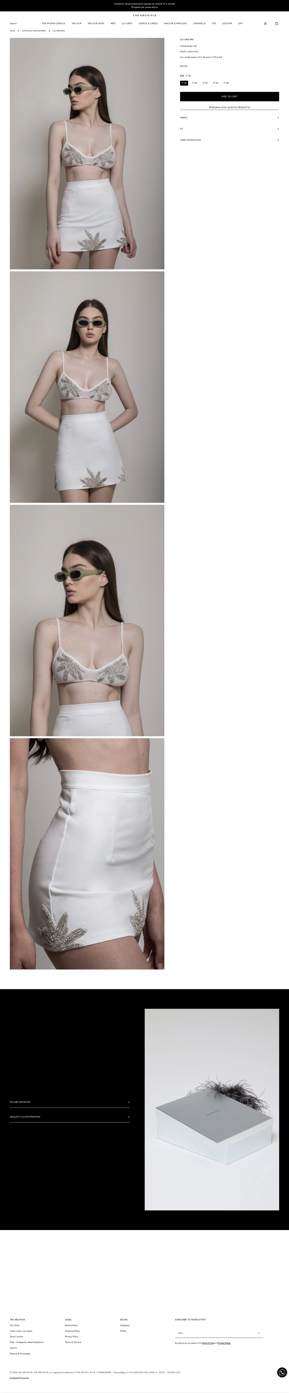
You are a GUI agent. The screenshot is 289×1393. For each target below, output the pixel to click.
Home (12, 31)
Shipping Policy (72, 1331)
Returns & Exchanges (20, 1353)
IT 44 (215, 83)
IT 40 (194, 83)
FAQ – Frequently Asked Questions (26, 1342)
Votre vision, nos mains (21, 1331)
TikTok (123, 1331)
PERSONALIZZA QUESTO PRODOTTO (229, 107)
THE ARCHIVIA (25, 1372)
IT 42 (205, 83)
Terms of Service (73, 1342)
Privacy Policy (71, 1336)
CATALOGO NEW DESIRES (34, 31)
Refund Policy (71, 1325)
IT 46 (226, 83)
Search (13, 1347)
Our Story (14, 1325)
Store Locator (16, 1336)
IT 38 (184, 83)
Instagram (125, 1325)
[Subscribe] (259, 1333)
